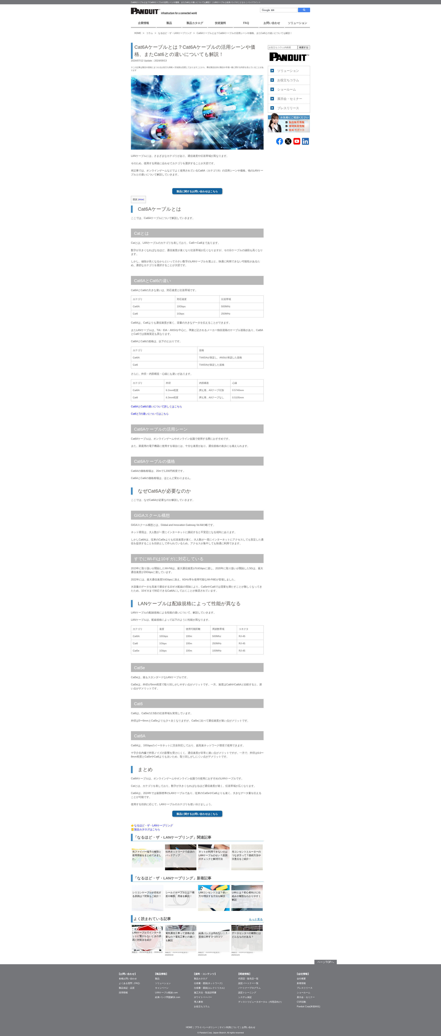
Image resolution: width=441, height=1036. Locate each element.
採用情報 (123, 992)
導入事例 (198, 1002)
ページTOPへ (325, 962)
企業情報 (143, 23)
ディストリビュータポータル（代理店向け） (260, 1002)
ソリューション (297, 23)
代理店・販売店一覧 (248, 978)
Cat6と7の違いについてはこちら (150, 413)
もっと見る (256, 919)
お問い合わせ (272, 23)
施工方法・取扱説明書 (205, 992)
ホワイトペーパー (203, 997)
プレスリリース (288, 108)
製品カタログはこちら (147, 829)
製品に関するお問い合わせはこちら (197, 191)
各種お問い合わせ (128, 978)
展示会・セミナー (289, 99)
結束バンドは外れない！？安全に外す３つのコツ (213, 935)
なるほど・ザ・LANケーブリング (175, 33)
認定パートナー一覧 (248, 983)
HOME (137, 33)
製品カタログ (195, 23)
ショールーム (286, 89)
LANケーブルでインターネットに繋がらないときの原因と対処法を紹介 (146, 936)
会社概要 (301, 978)
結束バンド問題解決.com (167, 997)
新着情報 (301, 983)
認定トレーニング (247, 992)
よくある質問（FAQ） (130, 983)
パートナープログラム (249, 988)
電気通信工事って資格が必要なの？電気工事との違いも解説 (180, 937)
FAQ (246, 23)
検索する (303, 47)
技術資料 (220, 23)
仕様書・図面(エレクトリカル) (209, 988)
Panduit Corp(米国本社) (308, 1006)
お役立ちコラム (288, 80)
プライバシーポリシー (206, 1027)
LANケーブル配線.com (166, 992)
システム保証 (245, 997)
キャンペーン (161, 988)
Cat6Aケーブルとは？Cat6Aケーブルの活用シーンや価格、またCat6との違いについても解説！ (244, 33)
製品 (169, 23)
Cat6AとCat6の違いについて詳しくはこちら (156, 406)
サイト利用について (229, 1027)
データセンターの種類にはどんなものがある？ (246, 935)
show (141, 199)
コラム (149, 33)
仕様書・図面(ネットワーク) (208, 983)
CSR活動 (301, 1002)
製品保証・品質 (127, 988)
